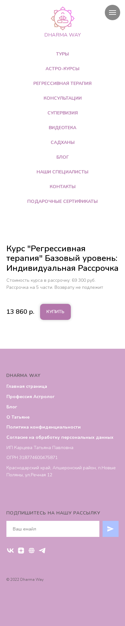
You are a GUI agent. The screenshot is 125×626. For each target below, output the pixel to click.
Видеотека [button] (62, 128)
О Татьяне (17, 417)
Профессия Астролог (30, 397)
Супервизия (62, 113)
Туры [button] (62, 54)
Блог (62, 157)
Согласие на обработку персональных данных (59, 437)
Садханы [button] (63, 142)
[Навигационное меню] (112, 12)
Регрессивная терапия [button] (62, 83)
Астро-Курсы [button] (62, 69)
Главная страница (26, 386)
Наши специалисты (62, 172)
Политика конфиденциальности (43, 427)
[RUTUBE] (32, 551)
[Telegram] (42, 551)
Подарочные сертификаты (62, 201)
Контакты (63, 187)
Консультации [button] (63, 98)
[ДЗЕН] (21, 551)
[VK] (10, 551)
